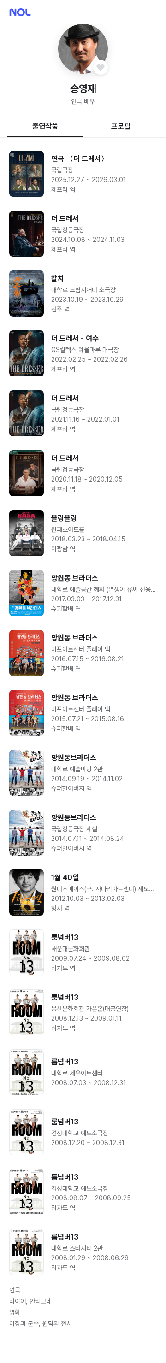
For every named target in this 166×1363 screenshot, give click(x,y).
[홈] (20, 12)
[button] (83, 49)
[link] (83, 173)
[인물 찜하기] (100, 67)
